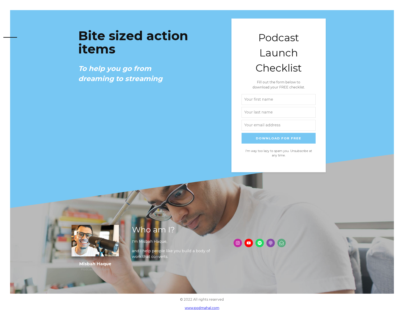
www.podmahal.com (202, 308)
